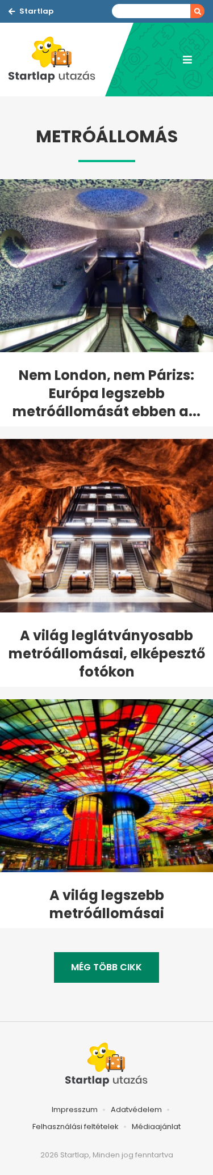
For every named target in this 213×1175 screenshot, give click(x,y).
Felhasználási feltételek (75, 1126)
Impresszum (75, 1109)
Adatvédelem (136, 1109)
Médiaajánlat (156, 1126)
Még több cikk (106, 967)
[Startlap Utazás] (57, 59)
